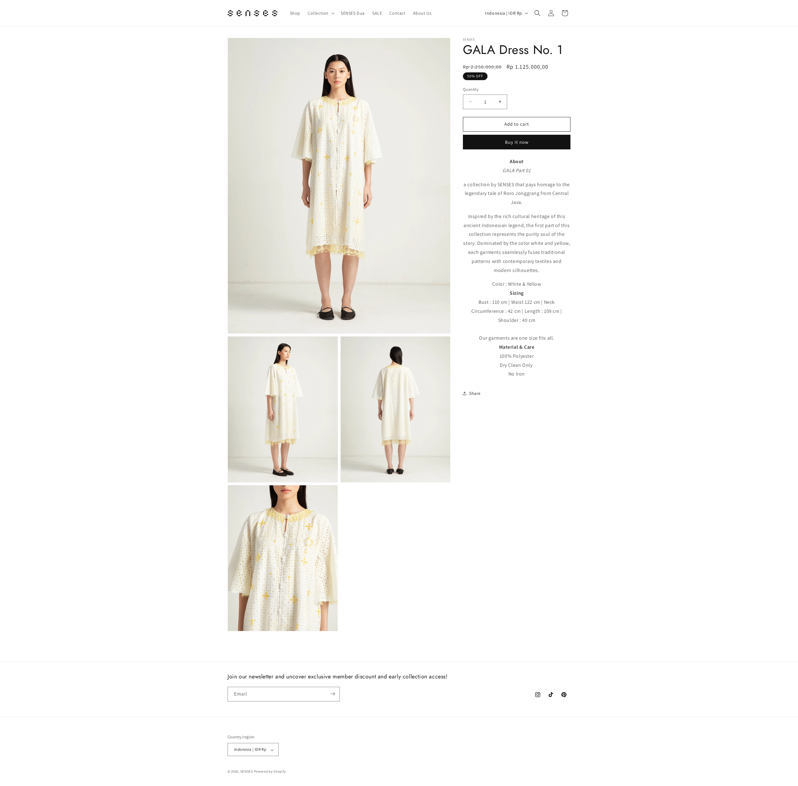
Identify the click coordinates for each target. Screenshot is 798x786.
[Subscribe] (332, 694)
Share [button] (475, 393)
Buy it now (517, 142)
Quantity (470, 89)
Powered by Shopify (270, 771)
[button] (320, 13)
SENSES (246, 771)
